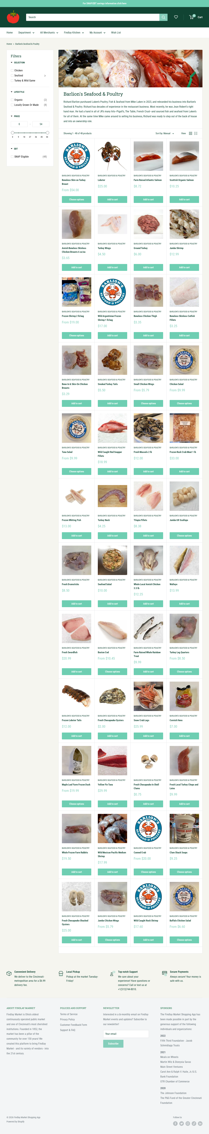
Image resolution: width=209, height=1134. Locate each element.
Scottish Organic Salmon (182, 180)
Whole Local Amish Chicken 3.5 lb (147, 586)
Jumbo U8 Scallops (179, 520)
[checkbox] (30, 100)
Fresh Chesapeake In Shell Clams (146, 786)
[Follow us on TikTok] (194, 1123)
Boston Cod (103, 652)
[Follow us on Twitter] (181, 1123)
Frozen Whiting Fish (71, 520)
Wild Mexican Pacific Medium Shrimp (112, 854)
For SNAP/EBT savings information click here (104, 3)
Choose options (76, 199)
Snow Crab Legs (141, 720)
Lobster (101, 180)
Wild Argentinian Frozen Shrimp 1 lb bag (109, 318)
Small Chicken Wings (144, 384)
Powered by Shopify (15, 1121)
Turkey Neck (104, 520)
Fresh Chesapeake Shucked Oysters (75, 922)
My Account (96, 32)
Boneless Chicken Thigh (145, 316)
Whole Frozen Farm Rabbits (75, 852)
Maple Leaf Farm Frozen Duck (76, 784)
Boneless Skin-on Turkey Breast (74, 182)
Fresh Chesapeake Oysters (111, 720)
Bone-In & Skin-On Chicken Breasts (75, 386)
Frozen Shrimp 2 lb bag (73, 316)
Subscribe (113, 1043)
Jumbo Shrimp (176, 248)
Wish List (116, 32)
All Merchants (47, 32)
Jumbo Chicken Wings (108, 920)
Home (10, 32)
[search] (92, 17)
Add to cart (112, 199)
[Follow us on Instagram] (187, 1123)
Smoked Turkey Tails (108, 384)
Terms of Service (69, 1014)
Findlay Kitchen (72, 32)
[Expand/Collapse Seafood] (45, 76)
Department (24, 32)
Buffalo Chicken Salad (180, 920)
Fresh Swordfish (69, 652)
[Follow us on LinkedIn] (200, 1123)
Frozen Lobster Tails (71, 720)
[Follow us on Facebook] (175, 1123)
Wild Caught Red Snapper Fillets (110, 454)
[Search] (163, 17)
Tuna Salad (67, 452)
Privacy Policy (67, 1019)
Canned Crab (140, 852)
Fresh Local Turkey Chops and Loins (184, 786)
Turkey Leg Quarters (179, 652)
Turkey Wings (104, 248)
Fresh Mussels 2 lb (143, 452)
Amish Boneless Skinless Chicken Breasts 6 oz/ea (74, 250)
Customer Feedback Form (73, 1024)
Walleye (173, 584)
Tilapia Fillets (140, 520)
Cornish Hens (176, 720)
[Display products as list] (195, 133)
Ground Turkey (141, 248)
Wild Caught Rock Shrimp (146, 920)
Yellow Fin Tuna (105, 784)
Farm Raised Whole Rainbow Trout (147, 654)
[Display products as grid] (190, 133)
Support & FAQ (67, 1030)
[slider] (12, 132)
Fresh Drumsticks (70, 584)
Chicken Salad (176, 384)
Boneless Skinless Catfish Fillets (182, 318)
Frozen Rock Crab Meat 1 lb (183, 452)
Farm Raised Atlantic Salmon (148, 180)
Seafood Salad (105, 584)
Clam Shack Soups (178, 852)
